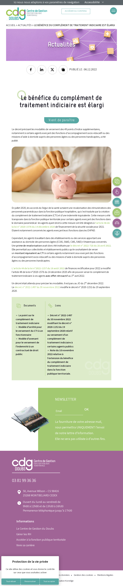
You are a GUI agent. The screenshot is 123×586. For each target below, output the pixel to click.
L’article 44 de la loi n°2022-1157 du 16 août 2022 (38, 268)
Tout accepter (49, 581)
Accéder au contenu (76, 11)
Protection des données (58, 575)
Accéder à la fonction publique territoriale (41, 540)
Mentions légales (105, 575)
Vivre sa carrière (25, 545)
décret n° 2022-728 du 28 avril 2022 (92, 246)
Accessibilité (92, 2)
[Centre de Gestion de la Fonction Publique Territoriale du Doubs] (26, 13)
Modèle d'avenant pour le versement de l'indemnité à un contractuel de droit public (27, 346)
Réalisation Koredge (64, 581)
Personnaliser (30, 581)
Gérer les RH (23, 534)
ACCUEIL (10, 25)
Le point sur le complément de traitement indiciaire (27, 319)
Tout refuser (11, 581)
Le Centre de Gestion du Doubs (35, 529)
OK (86, 410)
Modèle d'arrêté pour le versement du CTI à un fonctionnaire (29, 331)
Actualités (25, 25)
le (71, 246)
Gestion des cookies (83, 575)
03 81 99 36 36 (24, 481)
